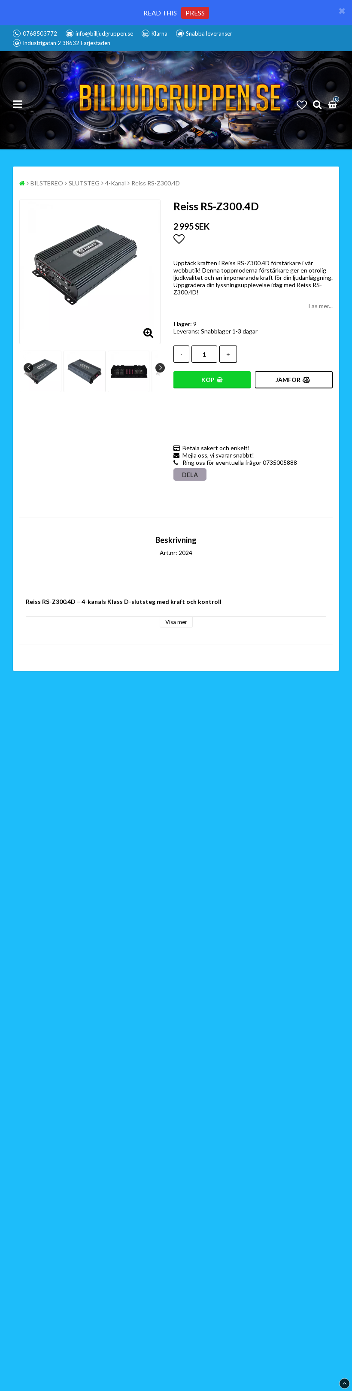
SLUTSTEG (84, 183)
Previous (28, 368)
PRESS (195, 13)
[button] (302, 104)
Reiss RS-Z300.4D (155, 183)
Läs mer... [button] (321, 305)
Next (160, 368)
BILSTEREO (46, 183)
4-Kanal (115, 183)
